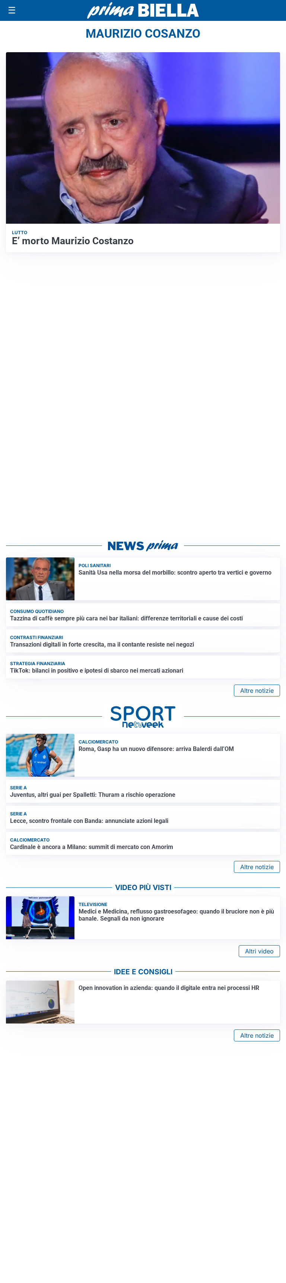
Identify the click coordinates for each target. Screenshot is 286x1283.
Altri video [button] (259, 951)
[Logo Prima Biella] (143, 10)
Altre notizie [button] (257, 690)
